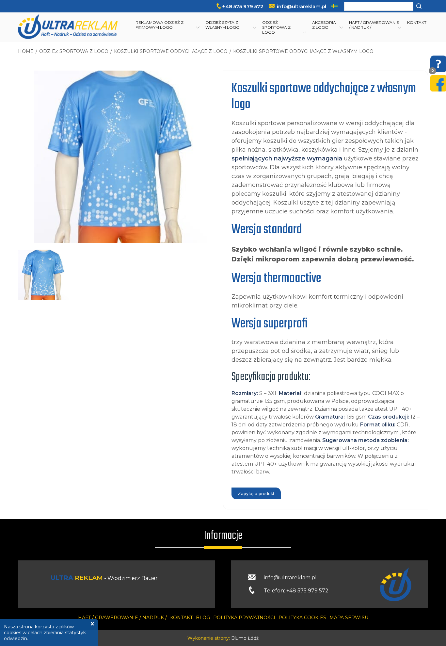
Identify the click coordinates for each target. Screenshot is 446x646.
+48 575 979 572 (242, 6)
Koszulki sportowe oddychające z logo (171, 51)
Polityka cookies (302, 618)
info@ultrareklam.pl (301, 6)
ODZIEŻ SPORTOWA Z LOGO (276, 27)
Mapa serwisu (348, 618)
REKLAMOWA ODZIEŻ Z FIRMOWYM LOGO (159, 25)
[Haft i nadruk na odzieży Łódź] (68, 27)
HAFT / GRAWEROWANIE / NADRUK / (374, 25)
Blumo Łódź (245, 638)
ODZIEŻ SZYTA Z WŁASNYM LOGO (222, 25)
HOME (26, 51)
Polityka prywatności (244, 618)
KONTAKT (416, 22)
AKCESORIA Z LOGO (324, 25)
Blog (203, 618)
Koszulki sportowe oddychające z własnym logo (303, 51)
